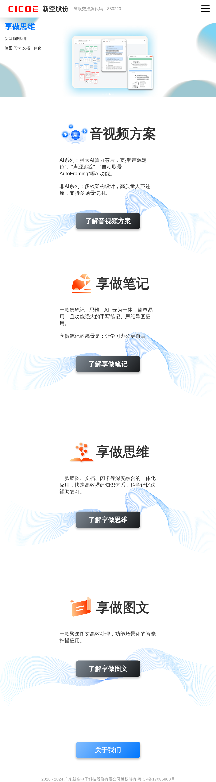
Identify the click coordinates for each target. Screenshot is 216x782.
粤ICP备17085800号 (156, 779)
